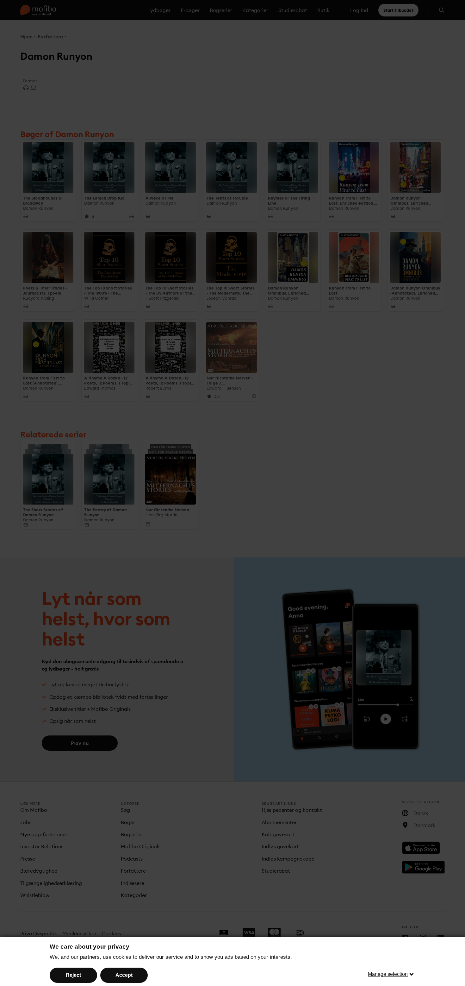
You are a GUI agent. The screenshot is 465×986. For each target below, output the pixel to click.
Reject (73, 975)
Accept (124, 975)
